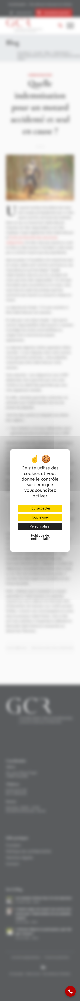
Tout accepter (40, 508)
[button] (70, 991)
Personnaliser (40, 526)
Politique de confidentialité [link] (40, 537)
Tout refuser (40, 517)
